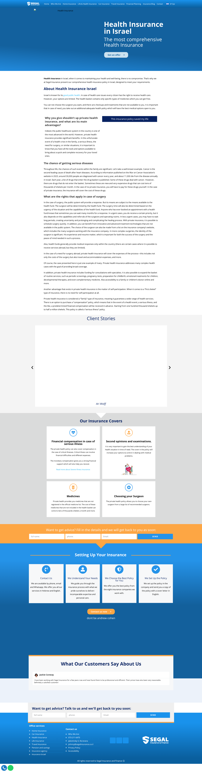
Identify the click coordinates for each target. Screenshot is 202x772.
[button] (32, 368)
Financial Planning (133, 4)
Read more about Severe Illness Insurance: (73, 469)
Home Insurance (69, 4)
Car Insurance (103, 4)
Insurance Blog (149, 4)
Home (46, 4)
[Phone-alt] (4, 768)
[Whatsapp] (10, 768)
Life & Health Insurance (87, 4)
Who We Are (56, 4)
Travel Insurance (117, 4)
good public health (71, 95)
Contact (160, 4)
